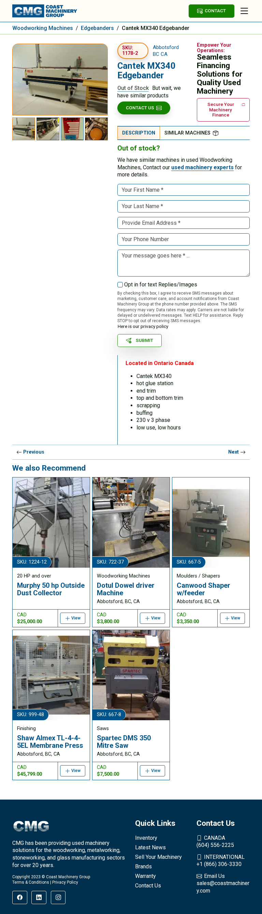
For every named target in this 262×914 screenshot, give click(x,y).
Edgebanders (97, 28)
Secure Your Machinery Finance (220, 109)
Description (138, 133)
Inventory (146, 838)
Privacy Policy (65, 882)
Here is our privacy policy (143, 326)
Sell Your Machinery (158, 857)
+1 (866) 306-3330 (220, 861)
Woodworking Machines (42, 28)
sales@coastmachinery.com (222, 883)
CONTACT (215, 10)
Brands (143, 866)
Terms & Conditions (30, 882)
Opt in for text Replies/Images (160, 284)
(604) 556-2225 (215, 842)
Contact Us (140, 107)
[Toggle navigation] (244, 10)
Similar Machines (187, 133)
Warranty (145, 876)
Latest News (150, 847)
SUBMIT (144, 340)
